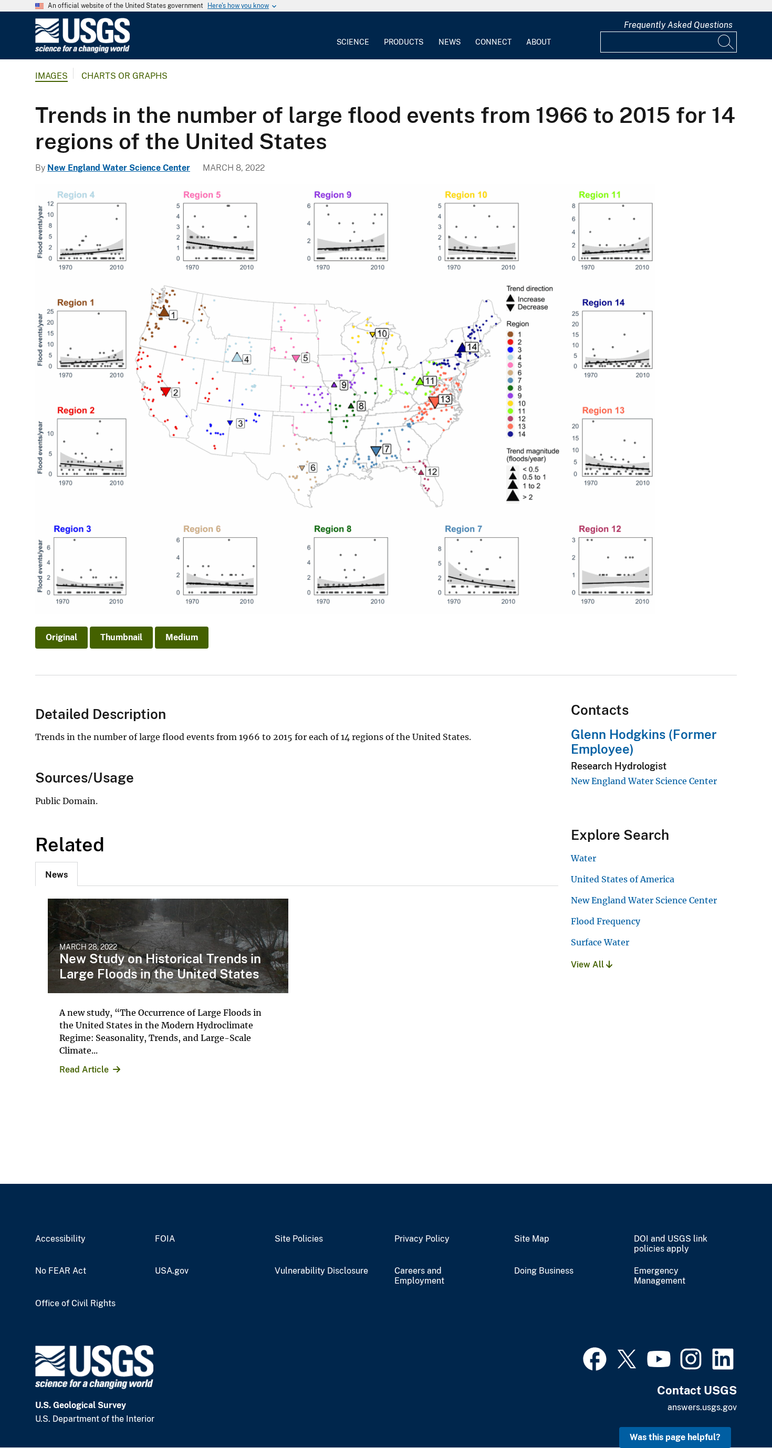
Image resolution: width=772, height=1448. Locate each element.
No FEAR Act (60, 1271)
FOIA (165, 1239)
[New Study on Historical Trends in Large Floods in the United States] (168, 946)
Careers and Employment (419, 1276)
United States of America (622, 879)
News (450, 42)
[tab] (56, 874)
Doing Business (543, 1271)
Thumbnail (121, 637)
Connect (493, 42)
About (538, 42)
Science (353, 42)
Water (583, 858)
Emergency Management (659, 1276)
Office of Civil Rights (75, 1303)
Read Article (84, 1070)
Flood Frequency (605, 921)
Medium (181, 637)
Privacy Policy (422, 1239)
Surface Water (600, 942)
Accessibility (60, 1239)
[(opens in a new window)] (595, 1357)
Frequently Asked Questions (678, 25)
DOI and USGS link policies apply (670, 1244)
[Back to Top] (734, 1410)
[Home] (82, 51)
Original (61, 637)
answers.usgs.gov (702, 1407)
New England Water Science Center (118, 168)
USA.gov (172, 1271)
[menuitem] (353, 36)
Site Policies (299, 1239)
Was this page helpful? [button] (675, 1437)
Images (51, 76)
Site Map (531, 1239)
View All (588, 965)
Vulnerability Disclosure (321, 1271)
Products (403, 42)
